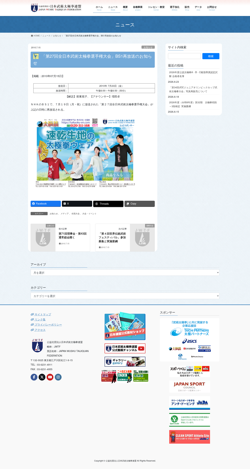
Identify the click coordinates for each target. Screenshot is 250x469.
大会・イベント (89, 213)
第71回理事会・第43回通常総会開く (73, 235)
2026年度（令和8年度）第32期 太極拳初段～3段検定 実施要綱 (193, 104)
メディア (65, 213)
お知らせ (148, 47)
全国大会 (75, 213)
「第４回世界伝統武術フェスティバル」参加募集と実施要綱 (112, 237)
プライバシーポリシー (48, 324)
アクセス (40, 330)
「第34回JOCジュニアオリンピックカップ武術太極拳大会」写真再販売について (193, 89)
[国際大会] (142, 231)
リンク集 (40, 319)
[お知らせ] (43, 231)
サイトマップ (42, 314)
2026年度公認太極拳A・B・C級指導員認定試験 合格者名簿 (193, 74)
